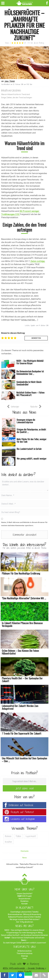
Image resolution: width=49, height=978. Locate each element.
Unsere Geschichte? (24, 894)
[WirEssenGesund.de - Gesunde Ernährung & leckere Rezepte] (24, 2)
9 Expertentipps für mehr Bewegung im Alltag (24, 933)
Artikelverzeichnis (24, 951)
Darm (23, 940)
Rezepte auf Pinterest (22, 812)
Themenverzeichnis (24, 953)
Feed (25, 958)
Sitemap (24, 956)
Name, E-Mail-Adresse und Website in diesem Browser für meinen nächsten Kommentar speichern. (24, 523)
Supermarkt (30, 836)
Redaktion (24, 901)
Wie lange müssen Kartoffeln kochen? (25, 919)
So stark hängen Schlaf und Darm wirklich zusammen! (24, 943)
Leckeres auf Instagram (23, 819)
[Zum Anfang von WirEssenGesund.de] (24, 876)
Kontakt (24, 904)
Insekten (8, 841)
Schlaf (7, 938)
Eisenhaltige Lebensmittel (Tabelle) (24, 912)
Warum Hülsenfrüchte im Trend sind (15, 94)
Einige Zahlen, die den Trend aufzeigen (16, 98)
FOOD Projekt (24, 896)
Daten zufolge (38, 261)
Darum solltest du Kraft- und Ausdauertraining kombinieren (24, 935)
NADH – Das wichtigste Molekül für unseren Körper (24, 930)
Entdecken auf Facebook (21, 805)
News (7, 43)
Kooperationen (24, 899)
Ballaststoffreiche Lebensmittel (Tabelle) (24, 917)
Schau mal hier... (28, 319)
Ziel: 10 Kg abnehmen (24, 922)
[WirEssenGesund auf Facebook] (47, 2)
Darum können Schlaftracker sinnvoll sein (28, 938)
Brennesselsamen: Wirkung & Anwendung (24, 914)
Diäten (18, 836)
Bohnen (8, 836)
